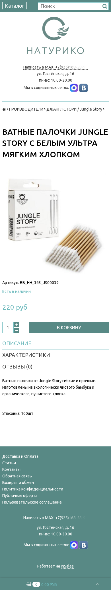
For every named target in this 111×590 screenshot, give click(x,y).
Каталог (14, 6)
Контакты (11, 469)
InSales (67, 566)
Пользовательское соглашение (32, 502)
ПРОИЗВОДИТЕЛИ (26, 109)
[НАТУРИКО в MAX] (74, 87)
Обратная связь (17, 476)
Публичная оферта (19, 495)
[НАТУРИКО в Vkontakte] (83, 87)
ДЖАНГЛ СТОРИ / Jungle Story (74, 109)
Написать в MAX (39, 67)
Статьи (9, 463)
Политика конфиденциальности (32, 489)
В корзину (69, 327)
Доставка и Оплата (20, 456)
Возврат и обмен (18, 482)
